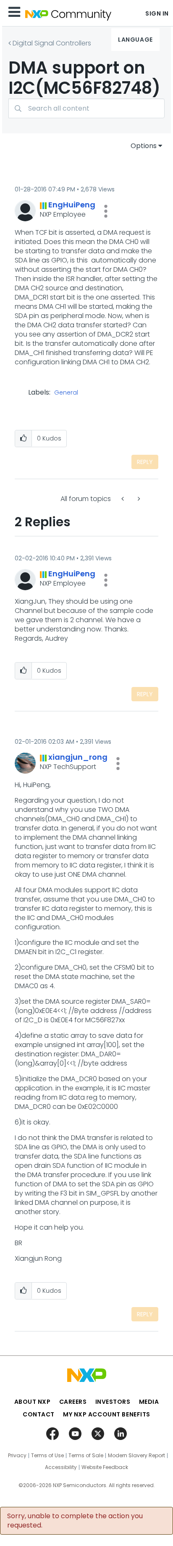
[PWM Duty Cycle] (138, 498)
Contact (39, 1414)
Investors (113, 1401)
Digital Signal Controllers (52, 43)
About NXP (32, 1401)
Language (135, 39)
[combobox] (86, 108)
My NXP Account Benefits (106, 1414)
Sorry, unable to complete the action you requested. (75, 1521)
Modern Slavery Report (136, 1455)
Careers (73, 1401)
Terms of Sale (85, 1455)
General (66, 393)
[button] (105, 211)
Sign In (157, 13)
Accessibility (61, 1467)
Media (149, 1401)
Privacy (17, 1455)
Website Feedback (104, 1467)
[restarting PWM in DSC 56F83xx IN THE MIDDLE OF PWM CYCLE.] (123, 498)
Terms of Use (47, 1455)
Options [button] (144, 146)
